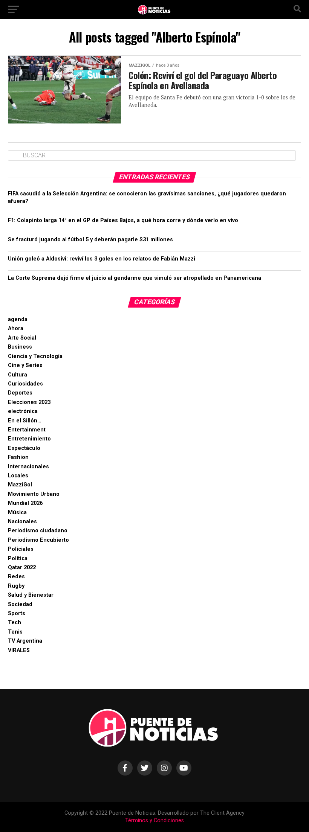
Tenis (15, 632)
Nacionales (22, 521)
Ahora (15, 328)
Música (17, 512)
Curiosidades (25, 384)
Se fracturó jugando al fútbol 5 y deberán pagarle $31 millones (90, 239)
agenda (18, 319)
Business (20, 347)
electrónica (23, 411)
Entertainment (27, 430)
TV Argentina (25, 641)
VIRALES (19, 650)
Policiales (21, 549)
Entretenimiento (29, 439)
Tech (14, 622)
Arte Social (22, 338)
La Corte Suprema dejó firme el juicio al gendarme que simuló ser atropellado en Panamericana (134, 278)
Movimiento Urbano (34, 494)
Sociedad (20, 604)
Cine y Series (25, 365)
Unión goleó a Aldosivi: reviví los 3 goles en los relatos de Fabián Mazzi (101, 259)
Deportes (20, 393)
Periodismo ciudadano (37, 530)
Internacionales (28, 466)
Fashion (18, 457)
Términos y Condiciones (154, 820)
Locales (18, 475)
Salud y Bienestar (31, 595)
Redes (16, 576)
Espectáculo (24, 448)
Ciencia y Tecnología (35, 356)
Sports (16, 613)
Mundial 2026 (25, 503)
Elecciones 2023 (29, 402)
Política (18, 558)
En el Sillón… (24, 421)
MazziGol (20, 485)
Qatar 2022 (22, 567)
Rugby (16, 586)
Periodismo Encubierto (38, 540)
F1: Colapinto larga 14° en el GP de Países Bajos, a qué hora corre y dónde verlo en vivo (123, 220)
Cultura (17, 375)
